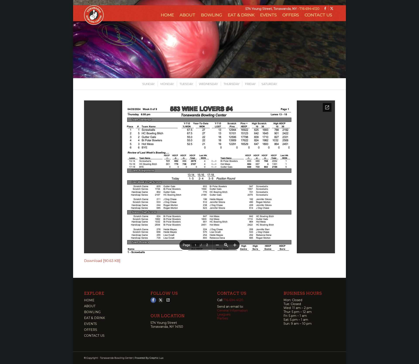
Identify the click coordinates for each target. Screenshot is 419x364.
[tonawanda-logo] (94, 15)
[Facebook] (153, 300)
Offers (90, 330)
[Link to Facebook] (325, 8)
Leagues (223, 314)
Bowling (92, 312)
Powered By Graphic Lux (149, 357)
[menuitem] (167, 15)
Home (89, 300)
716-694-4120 (309, 9)
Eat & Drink (94, 318)
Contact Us (94, 336)
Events (90, 324)
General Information (232, 310)
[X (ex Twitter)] (160, 300)
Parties (222, 318)
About (89, 306)
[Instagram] (168, 300)
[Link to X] (331, 8)
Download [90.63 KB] (102, 261)
